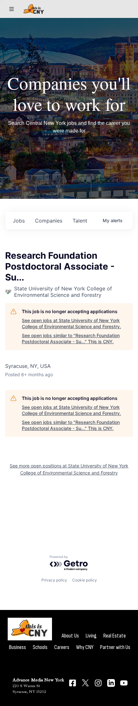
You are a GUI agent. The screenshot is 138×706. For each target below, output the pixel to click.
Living (91, 635)
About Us (70, 635)
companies (48, 220)
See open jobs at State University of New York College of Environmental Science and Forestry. (71, 323)
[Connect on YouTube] (123, 683)
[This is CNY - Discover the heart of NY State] (34, 9)
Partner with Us (115, 647)
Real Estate (114, 635)
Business (17, 647)
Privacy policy (54, 580)
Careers (61, 647)
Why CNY (84, 647)
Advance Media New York (38, 680)
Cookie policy (84, 580)
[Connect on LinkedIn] (111, 683)
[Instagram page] (98, 683)
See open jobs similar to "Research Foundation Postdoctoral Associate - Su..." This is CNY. (71, 339)
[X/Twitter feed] (85, 683)
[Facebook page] (72, 683)
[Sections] (11, 9)
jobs (19, 220)
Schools (40, 647)
